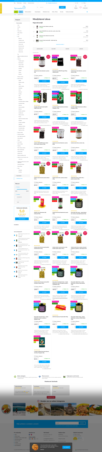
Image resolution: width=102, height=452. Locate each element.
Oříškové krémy (21, 66)
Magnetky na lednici (22, 126)
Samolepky (20, 88)
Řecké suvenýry (20, 78)
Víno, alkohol (20, 142)
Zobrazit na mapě (61, 438)
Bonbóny (20, 74)
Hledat (62, 7)
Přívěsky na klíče (21, 82)
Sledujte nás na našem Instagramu (52, 401)
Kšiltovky (20, 109)
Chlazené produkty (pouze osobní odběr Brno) (23, 162)
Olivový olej (19, 30)
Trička (20, 84)
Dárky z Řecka (20, 32)
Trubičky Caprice (21, 60)
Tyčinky (20, 72)
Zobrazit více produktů (60, 44)
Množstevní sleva (19, 178)
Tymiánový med (21, 40)
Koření (19, 140)
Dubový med (21, 51)
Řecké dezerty (21, 62)
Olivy (18, 34)
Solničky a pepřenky (22, 111)
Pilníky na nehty (21, 114)
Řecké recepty (19, 3)
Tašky (19, 95)
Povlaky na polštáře (22, 122)
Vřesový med (21, 44)
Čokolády (20, 68)
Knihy (18, 168)
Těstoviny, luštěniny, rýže (22, 155)
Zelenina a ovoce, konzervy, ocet (23, 157)
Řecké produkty (19, 23)
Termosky (20, 91)
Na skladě (19, 197)
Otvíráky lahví (21, 112)
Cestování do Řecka (21, 164)
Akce (18, 25)
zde (54, 447)
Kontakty (24, 3)
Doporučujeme (18, 175)
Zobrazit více (51, 397)
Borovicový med (21, 46)
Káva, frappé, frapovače (21, 136)
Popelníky (20, 120)
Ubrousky (20, 105)
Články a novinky (77, 434)
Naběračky (20, 124)
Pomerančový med (22, 42)
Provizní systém (17, 440)
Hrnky (20, 90)
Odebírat (82, 423)
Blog (14, 3)
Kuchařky (20, 172)
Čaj (18, 54)
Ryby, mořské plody (21, 149)
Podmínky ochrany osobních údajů (20, 437)
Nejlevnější (53, 48)
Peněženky (20, 99)
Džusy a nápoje (20, 143)
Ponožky (20, 93)
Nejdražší (67, 48)
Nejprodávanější (40, 48)
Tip (18, 202)
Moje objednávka (18, 445)
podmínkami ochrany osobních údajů (71, 425)
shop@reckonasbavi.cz (49, 438)
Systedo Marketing (85, 449)
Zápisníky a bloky (21, 130)
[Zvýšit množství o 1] (38, 80)
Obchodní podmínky (18, 439)
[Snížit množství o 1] (38, 81)
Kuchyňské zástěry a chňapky (23, 101)
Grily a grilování (20, 138)
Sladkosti (19, 58)
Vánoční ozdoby (21, 86)
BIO (18, 29)
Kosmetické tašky (21, 103)
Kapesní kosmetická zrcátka (23, 118)
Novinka (18, 200)
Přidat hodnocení (22, 218)
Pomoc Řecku (20, 166)
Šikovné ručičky (20, 132)
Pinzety (20, 116)
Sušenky (20, 70)
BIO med (20, 38)
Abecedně (81, 48)
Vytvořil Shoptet (79, 449)
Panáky (20, 80)
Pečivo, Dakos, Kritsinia (21, 147)
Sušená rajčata (20, 151)
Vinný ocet (20, 159)
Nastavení (42, 449)
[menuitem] (29, 12)
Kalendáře (20, 170)
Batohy (20, 97)
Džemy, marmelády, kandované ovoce (23, 57)
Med (18, 36)
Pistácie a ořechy (20, 76)
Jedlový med (21, 49)
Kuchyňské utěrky (21, 128)
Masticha (19, 145)
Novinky (19, 27)
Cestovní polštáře (21, 107)
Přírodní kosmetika (21, 134)
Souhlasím (67, 447)
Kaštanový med (21, 48)
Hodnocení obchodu (31, 3)
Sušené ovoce (20, 153)
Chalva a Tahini (21, 64)
